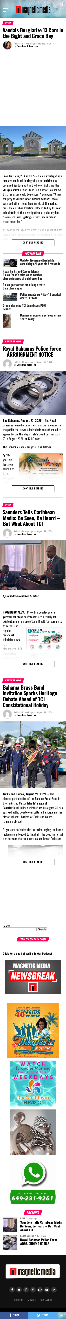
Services (31, 1300)
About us (18, 1300)
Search (6, 926)
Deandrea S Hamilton (27, 46)
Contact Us (46, 1300)
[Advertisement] (33, 87)
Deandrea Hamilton (26, 364)
